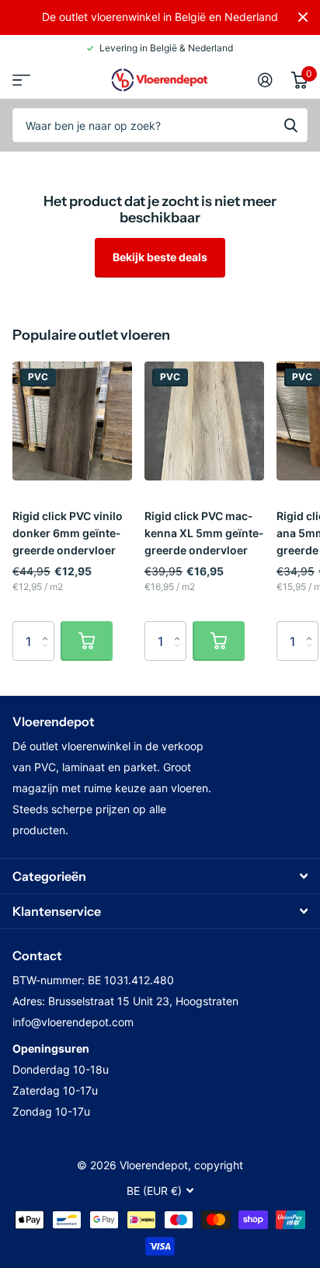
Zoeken (290, 125)
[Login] (265, 80)
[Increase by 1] (48, 627)
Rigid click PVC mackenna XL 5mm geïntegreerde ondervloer (203, 533)
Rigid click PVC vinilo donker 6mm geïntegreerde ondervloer (67, 533)
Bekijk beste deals (160, 257)
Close (303, 17)
